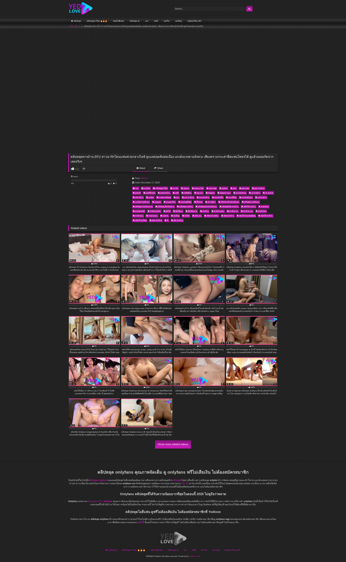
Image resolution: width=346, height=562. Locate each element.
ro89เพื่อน (187, 193)
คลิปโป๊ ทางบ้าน (250, 206)
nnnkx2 (224, 188)
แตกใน (166, 21)
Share (160, 168)
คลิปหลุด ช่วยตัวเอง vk (143, 206)
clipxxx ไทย (198, 188)
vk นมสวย (269, 193)
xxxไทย (147, 188)
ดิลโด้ (168, 211)
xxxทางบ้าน (262, 197)
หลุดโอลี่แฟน (118, 21)
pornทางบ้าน (165, 193)
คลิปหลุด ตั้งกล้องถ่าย (166, 206)
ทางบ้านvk (262, 211)
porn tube (245, 188)
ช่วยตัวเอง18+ (155, 211)
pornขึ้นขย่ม (150, 193)
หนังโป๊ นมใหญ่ (141, 220)
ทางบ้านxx (139, 216)
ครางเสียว (211, 202)
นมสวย (165, 216)
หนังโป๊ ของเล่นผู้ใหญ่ (247, 216)
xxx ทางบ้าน (189, 197)
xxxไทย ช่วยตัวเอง (142, 202)
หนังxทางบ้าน (229, 216)
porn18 (137, 193)
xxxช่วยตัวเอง (247, 197)
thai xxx (200, 193)
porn (234, 188)
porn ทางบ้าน (259, 188)
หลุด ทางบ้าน (157, 220)
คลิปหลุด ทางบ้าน (186, 206)
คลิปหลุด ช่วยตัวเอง (251, 202)
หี (167, 220)
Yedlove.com (194, 556)
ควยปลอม (265, 206)
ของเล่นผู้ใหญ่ (186, 202)
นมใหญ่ (178, 21)
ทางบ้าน (205, 211)
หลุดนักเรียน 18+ (194, 21)
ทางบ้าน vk (233, 211)
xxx (146, 21)
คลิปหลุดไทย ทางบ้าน (230, 206)
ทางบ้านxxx (153, 216)
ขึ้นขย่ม (199, 202)
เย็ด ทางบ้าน (178, 220)
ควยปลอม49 (140, 211)
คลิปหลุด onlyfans (98, 480)
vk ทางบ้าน (255, 193)
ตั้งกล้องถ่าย (192, 211)
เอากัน (175, 188)
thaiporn (211, 193)
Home (72, 26)
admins (144, 178)
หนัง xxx (198, 216)
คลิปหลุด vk (134, 21)
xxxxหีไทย (232, 197)
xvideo (151, 197)
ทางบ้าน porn (219, 211)
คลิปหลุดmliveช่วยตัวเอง (207, 206)
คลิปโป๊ (185, 483)
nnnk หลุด (212, 188)
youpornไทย (170, 202)
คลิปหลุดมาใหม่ (161, 188)
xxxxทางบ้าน (204, 197)
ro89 (156, 21)
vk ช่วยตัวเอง (241, 193)
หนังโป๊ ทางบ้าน (266, 216)
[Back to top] (338, 554)
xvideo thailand (165, 197)
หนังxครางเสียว (212, 216)
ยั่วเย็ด (187, 216)
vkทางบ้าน (139, 197)
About (142, 168)
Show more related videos (173, 444)
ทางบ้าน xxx (248, 211)
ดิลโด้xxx (179, 211)
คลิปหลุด (77, 21)
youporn (158, 202)
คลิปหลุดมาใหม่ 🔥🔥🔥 (97, 21)
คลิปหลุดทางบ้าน (95, 501)
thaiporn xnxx (225, 193)
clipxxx (186, 188)
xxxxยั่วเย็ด (218, 197)
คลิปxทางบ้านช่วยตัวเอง (230, 202)
